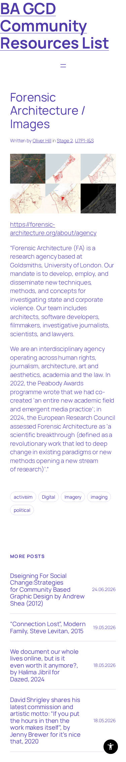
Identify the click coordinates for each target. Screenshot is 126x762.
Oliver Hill (42, 140)
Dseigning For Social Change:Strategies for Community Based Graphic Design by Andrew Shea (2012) (47, 589)
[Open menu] (63, 66)
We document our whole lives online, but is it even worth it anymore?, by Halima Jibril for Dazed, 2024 (44, 665)
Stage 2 (65, 140)
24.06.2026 (104, 589)
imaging (99, 497)
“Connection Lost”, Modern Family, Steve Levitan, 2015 (48, 627)
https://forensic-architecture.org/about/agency (53, 228)
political (22, 510)
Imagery (73, 497)
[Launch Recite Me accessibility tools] (111, 747)
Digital (48, 497)
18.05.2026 (104, 665)
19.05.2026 (104, 627)
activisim (23, 497)
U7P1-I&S (84, 140)
